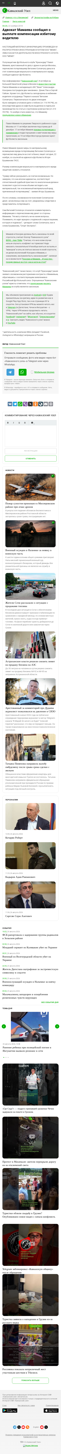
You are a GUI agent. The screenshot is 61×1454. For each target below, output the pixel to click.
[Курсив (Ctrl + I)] (13, 422)
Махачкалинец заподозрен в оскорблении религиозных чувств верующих (25, 996)
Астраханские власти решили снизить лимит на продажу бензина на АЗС (30, 663)
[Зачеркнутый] (25, 422)
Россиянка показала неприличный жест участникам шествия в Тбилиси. (24, 1370)
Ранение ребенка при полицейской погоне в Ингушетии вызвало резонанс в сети (27, 1049)
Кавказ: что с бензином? (16, 17)
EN (9, 3)
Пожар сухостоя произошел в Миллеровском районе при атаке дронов (30, 505)
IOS (44, 295)
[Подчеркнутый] (19, 422)
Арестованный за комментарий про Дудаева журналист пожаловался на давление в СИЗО (30, 709)
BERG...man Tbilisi (14, 240)
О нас (4, 1406)
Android (37, 295)
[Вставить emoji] (32, 422)
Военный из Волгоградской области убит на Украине (26, 958)
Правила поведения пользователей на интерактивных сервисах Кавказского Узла (30, 1436)
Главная (5, 21)
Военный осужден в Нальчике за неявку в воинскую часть (28, 551)
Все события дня (50, 1002)
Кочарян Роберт (14, 837)
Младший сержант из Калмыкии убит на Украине (29, 947)
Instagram (21, 317)
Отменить (31, 459)
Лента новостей (18, 21)
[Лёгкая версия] (15, 3)
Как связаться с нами (26, 1406)
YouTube (11, 323)
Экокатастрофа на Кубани (46, 17)
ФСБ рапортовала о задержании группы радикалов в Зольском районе (30, 936)
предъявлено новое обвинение (16, 115)
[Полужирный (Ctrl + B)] (8, 422)
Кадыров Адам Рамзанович (20, 877)
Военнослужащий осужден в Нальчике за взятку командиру (29, 983)
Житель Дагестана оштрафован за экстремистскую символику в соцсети (30, 970)
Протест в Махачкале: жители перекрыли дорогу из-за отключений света (29, 1163)
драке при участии (47, 84)
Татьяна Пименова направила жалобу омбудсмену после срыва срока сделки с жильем (27, 767)
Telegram (12, 307)
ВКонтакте (33, 317)
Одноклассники (47, 317)
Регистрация (30, 451)
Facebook (10, 317)
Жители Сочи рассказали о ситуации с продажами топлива (26, 604)
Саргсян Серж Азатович (18, 916)
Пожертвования (52, 1406)
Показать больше (30, 1380)
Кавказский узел (29, 81)
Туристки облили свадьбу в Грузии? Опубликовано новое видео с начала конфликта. (29, 1214)
